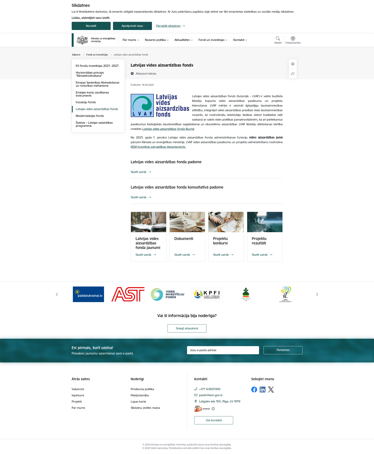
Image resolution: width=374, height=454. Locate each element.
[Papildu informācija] (213, 408)
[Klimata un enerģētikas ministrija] (96, 40)
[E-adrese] (202, 409)
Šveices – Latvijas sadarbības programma (94, 124)
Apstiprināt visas (132, 26)
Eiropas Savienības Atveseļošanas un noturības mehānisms (97, 84)
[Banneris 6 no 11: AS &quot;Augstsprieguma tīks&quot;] (128, 294)
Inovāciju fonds (86, 102)
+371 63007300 (209, 389)
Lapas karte (138, 401)
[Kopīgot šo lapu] (293, 73)
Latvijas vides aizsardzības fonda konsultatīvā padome (177, 187)
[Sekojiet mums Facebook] (254, 389)
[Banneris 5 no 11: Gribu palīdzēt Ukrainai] (88, 294)
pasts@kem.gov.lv (210, 395)
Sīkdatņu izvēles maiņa (145, 408)
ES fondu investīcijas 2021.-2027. (97, 66)
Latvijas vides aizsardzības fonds (97, 109)
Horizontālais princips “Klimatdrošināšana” (90, 74)
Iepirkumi (78, 395)
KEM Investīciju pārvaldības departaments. (158, 147)
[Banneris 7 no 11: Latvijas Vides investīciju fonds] (167, 294)
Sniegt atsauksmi (187, 328)
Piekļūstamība (140, 395)
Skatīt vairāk (138, 172)
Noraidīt (91, 26)
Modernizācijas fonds (90, 116)
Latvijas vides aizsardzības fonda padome (166, 162)
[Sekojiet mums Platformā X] (271, 389)
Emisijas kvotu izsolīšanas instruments (92, 94)
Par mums (78, 408)
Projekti (77, 401)
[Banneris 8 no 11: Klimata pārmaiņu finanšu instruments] (206, 294)
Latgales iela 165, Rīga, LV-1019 (219, 401)
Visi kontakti (214, 420)
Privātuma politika (142, 389)
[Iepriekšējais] (57, 294)
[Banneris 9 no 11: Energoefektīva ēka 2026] (246, 294)
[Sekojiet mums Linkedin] (263, 389)
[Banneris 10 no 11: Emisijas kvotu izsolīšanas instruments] (285, 294)
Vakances (78, 389)
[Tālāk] (317, 294)
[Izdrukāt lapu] (293, 64)
